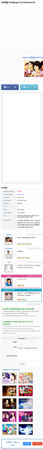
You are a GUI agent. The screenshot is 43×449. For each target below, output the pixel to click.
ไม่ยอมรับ (37, 444)
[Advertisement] (21, 26)
